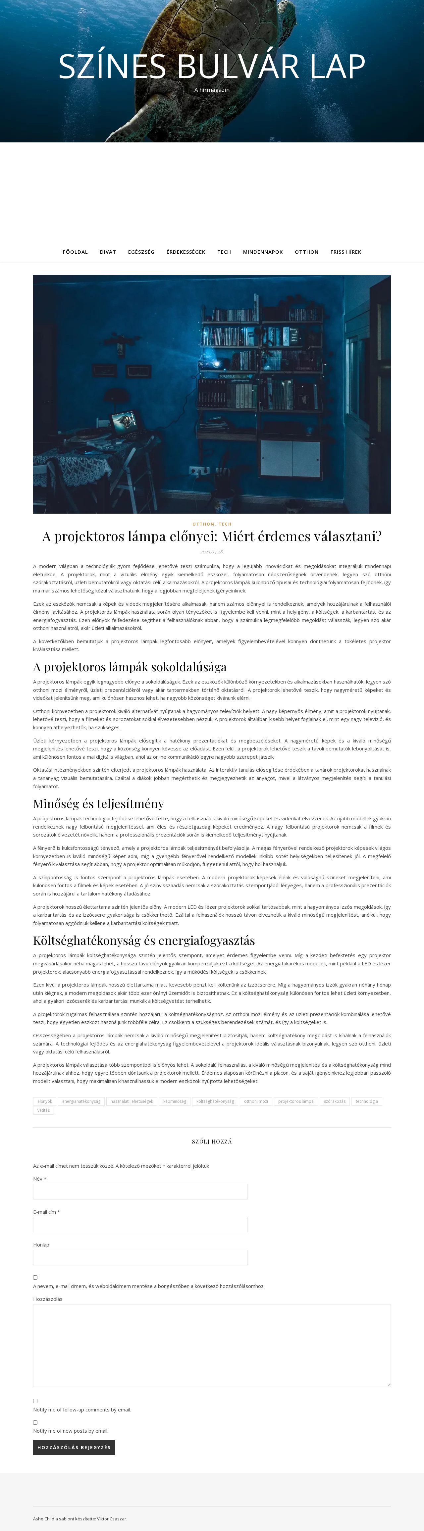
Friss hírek (346, 251)
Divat (108, 251)
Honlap (41, 1244)
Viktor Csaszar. (112, 1519)
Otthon (307, 251)
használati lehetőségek (132, 1101)
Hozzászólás (48, 1299)
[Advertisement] (212, 192)
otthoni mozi (256, 1101)
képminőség (174, 1101)
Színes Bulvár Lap (212, 65)
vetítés (43, 1110)
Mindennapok (263, 251)
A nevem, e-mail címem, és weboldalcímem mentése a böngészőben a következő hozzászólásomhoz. (149, 1286)
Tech (224, 251)
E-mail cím (46, 1211)
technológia (367, 1101)
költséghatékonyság (215, 1101)
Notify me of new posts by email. (70, 1430)
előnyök (44, 1101)
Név (39, 1178)
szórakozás (334, 1101)
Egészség (141, 251)
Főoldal (75, 251)
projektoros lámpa (296, 1101)
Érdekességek (186, 251)
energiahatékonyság (81, 1101)
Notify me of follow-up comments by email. (82, 1409)
